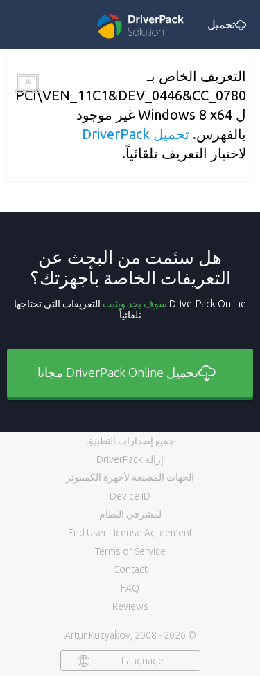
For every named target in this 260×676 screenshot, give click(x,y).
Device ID (130, 496)
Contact (130, 569)
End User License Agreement (130, 532)
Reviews (130, 606)
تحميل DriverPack (135, 134)
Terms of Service (130, 551)
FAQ (130, 588)
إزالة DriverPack (130, 459)
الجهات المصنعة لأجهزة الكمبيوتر (130, 477)
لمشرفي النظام (130, 514)
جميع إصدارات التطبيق (130, 440)
